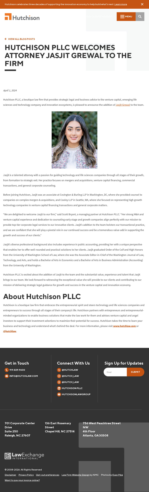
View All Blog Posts (21, 39)
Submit (135, 372)
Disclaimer (10, 475)
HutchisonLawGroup (76, 394)
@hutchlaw (70, 370)
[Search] (140, 16)
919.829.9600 (17, 370)
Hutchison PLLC (72, 388)
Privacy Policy (26, 475)
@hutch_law (70, 376)
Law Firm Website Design (75, 475)
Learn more (120, 4)
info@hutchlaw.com (23, 376)
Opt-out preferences (47, 475)
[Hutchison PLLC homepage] (22, 16)
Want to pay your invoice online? (22, 480)
